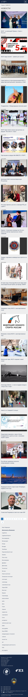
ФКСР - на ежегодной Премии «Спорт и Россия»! (11, 32)
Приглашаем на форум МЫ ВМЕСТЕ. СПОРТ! (13, 155)
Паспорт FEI (4, 664)
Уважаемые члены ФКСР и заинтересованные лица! (13, 309)
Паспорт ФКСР (4, 663)
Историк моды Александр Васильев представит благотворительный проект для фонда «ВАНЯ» (14, 283)
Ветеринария (5, 541)
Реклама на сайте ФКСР (6, 657)
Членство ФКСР (4, 658)
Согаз (3, 617)
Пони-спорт (4, 557)
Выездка (4, 546)
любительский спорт (6, 623)
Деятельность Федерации (8, 530)
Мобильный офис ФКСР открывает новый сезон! (12, 360)
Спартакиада (5, 595)
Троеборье (4, 549)
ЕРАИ (3, 625)
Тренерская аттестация (7, 576)
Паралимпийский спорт (7, 552)
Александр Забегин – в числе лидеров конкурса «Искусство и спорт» (14, 385)
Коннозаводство (5, 538)
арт (3, 642)
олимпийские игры (6, 584)
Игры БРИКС (5, 631)
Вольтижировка (5, 560)
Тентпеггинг (4, 568)
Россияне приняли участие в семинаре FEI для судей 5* (13, 205)
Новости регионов (6, 573)
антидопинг (4, 620)
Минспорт (4, 590)
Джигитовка (4, 565)
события (4, 636)
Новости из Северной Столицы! (9, 410)
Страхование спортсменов (7, 665)
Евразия (4, 593)
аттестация (4, 579)
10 (22, 519)
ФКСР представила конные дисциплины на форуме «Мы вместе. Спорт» (12, 130)
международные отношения (8, 634)
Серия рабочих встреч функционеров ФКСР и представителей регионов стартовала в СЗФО (13, 81)
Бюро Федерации (6, 527)
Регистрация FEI (4, 661)
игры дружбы (5, 628)
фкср (3, 603)
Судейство (4, 532)
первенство (4, 612)
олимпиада (4, 582)
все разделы (5, 650)
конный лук (4, 639)
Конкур (3, 543)
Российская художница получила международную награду (10, 462)
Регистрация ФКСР (5, 660)
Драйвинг (4, 562)
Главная (3, 5)
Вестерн (4, 571)
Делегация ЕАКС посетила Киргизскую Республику (11, 180)
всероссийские (5, 598)
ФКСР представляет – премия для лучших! (12, 56)
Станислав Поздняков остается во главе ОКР (13, 512)
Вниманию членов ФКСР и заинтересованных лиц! (13, 334)
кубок (3, 601)
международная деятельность (9, 644)
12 (2, 522)
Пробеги (4, 554)
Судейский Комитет (6, 535)
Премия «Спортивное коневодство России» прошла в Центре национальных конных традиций (12, 231)
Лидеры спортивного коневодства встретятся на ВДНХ (14, 258)
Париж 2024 (4, 587)
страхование (5, 614)
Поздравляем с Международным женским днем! (14, 106)
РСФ (3, 647)
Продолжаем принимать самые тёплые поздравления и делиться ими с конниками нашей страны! (12, 435)
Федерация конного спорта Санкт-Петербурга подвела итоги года (13, 487)
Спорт (3, 606)
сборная (4, 609)
